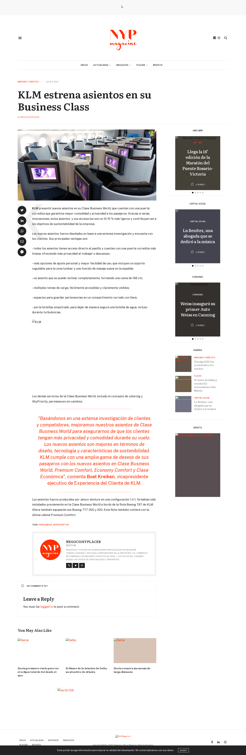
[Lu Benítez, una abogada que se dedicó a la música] (184, 404)
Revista (158, 65)
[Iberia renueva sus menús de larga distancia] (135, 650)
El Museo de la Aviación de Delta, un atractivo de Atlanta (86, 670)
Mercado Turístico (28, 82)
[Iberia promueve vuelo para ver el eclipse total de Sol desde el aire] (39, 650)
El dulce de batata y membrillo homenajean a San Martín (205, 385)
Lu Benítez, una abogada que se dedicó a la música (197, 236)
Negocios (122, 65)
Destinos (53, 740)
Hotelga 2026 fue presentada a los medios (204, 365)
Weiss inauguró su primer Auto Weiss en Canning (197, 309)
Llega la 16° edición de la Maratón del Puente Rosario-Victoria (197, 163)
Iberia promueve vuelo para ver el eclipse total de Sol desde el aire (38, 671)
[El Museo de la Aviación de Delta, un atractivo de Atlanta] (87, 650)
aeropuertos (61, 525)
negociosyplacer (30, 117)
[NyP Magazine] (123, 38)
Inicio (84, 65)
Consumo (198, 295)
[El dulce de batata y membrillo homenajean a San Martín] (184, 384)
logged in (46, 606)
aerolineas (45, 525)
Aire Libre (198, 143)
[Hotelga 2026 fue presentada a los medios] (184, 364)
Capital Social (198, 221)
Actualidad (100, 65)
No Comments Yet (37, 586)
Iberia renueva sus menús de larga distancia (132, 670)
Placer (141, 65)
